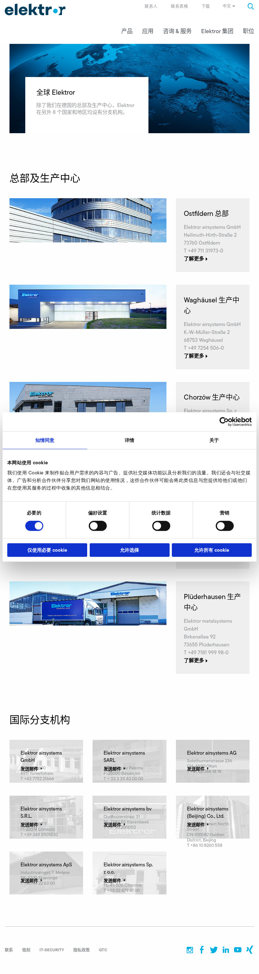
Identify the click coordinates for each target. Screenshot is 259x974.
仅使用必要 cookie (47, 550)
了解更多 (194, 258)
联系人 (151, 6)
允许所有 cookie (211, 550)
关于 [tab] (214, 440)
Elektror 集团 (217, 31)
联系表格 (179, 6)
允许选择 (129, 550)
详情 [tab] (129, 440)
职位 (248, 31)
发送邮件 (29, 769)
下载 (206, 6)
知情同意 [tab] (44, 440)
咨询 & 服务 (177, 31)
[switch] (98, 526)
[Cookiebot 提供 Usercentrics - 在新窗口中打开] (224, 421)
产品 (127, 31)
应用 (148, 31)
